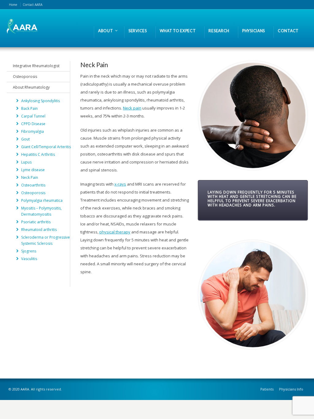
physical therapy (114, 232)
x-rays (120, 184)
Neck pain (132, 108)
